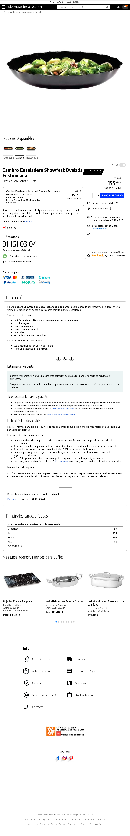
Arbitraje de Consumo (63, 408)
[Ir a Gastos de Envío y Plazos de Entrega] (100, 173)
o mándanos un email (20, 261)
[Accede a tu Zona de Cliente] (118, 7)
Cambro (28, 221)
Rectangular (32, 157)
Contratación (95, 824)
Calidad (54, 824)
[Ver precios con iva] (122, 165)
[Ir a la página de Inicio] (25, 7)
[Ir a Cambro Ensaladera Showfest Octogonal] (8, 154)
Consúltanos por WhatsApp (23, 256)
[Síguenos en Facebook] (58, 760)
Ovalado (19, 157)
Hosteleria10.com (44, 814)
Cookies (62, 824)
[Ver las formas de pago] (26, 283)
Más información (99, 228)
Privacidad (44, 824)
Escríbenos (12, 499)
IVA (115, 165)
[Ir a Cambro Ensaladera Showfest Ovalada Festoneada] (19, 154)
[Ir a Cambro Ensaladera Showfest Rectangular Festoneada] (31, 154)
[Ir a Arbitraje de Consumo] (66, 736)
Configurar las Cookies (78, 824)
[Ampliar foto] (65, 126)
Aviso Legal (33, 824)
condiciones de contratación (60, 414)
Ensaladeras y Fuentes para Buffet (23, 11)
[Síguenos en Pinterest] (71, 760)
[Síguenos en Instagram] (65, 760)
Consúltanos (61, 461)
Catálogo (11, 227)
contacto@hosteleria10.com (80, 814)
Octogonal (8, 157)
